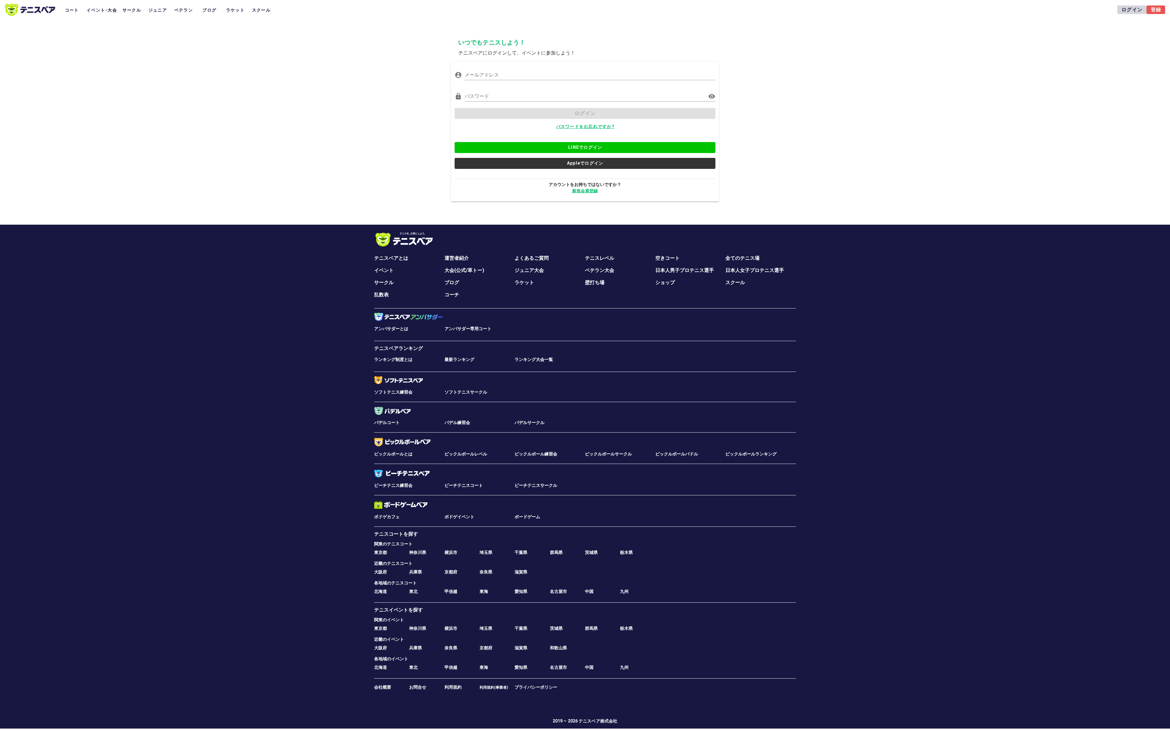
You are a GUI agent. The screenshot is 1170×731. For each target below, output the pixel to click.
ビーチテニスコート (464, 485)
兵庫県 (415, 571)
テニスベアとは (391, 258)
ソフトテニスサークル (466, 392)
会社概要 (382, 687)
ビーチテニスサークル (536, 485)
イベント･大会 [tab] (102, 10)
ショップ (665, 282)
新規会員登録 (585, 190)
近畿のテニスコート (393, 563)
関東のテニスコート (393, 543)
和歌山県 (558, 647)
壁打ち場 (594, 282)
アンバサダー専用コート (468, 328)
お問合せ (417, 687)
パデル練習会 (457, 422)
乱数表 (381, 295)
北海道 (380, 591)
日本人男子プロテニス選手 (684, 270)
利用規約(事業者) (494, 687)
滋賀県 (521, 571)
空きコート (667, 258)
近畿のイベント (389, 639)
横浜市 (451, 552)
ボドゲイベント (459, 516)
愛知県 (521, 591)
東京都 (380, 552)
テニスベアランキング (398, 348)
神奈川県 (417, 552)
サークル (384, 282)
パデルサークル (529, 422)
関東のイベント (389, 619)
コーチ (452, 295)
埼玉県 (486, 552)
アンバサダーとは (391, 328)
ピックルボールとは (393, 453)
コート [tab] (72, 10)
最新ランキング (459, 359)
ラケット (524, 282)
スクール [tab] (261, 10)
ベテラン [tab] (183, 10)
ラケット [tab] (235, 10)
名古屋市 (558, 591)
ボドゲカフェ (387, 516)
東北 (413, 591)
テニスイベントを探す (398, 610)
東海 (484, 591)
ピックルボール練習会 (536, 453)
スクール (735, 282)
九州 (624, 591)
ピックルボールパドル (676, 453)
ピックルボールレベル (466, 453)
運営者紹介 (457, 258)
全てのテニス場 (742, 258)
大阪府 (380, 571)
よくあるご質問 (532, 258)
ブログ (452, 282)
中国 (589, 591)
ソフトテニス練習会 (393, 392)
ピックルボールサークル (608, 453)
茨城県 (591, 552)
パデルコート (387, 422)
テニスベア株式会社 (598, 721)
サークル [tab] (131, 10)
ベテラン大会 (599, 270)
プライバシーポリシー (536, 687)
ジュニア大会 (529, 270)
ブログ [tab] (209, 10)
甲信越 (451, 591)
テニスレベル (599, 258)
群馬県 (556, 552)
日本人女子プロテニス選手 (754, 270)
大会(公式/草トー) (464, 270)
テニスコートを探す (396, 534)
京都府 (451, 571)
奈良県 (486, 571)
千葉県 (521, 552)
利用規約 (453, 687)
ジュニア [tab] (157, 10)
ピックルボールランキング (751, 453)
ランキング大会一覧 (534, 359)
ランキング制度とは (393, 359)
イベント (384, 270)
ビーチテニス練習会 (393, 485)
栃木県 (626, 552)
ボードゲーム (527, 516)
